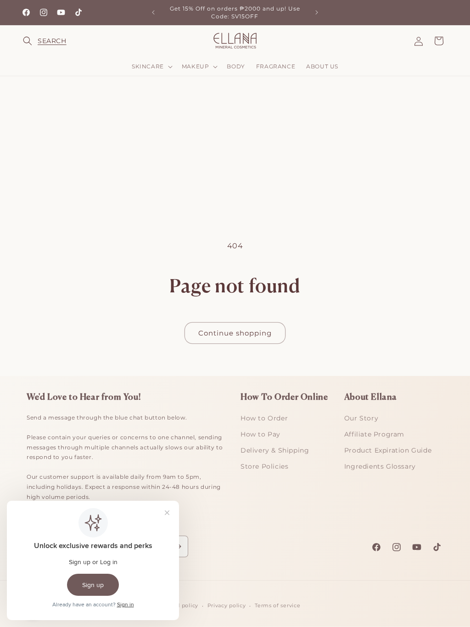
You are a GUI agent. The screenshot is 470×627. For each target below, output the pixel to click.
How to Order (264, 418)
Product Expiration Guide (387, 450)
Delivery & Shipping (275, 450)
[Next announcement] (317, 12)
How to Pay (260, 434)
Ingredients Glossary (380, 466)
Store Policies (264, 466)
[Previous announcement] (153, 12)
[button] (33, 41)
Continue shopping (235, 333)
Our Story (361, 418)
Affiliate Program (374, 434)
